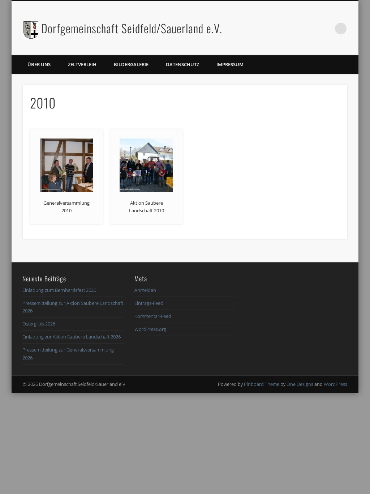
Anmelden (145, 290)
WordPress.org (150, 329)
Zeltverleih (82, 64)
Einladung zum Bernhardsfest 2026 (59, 290)
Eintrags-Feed (148, 303)
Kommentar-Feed (152, 316)
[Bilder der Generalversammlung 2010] (66, 165)
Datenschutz (182, 64)
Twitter (326, 28)
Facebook (311, 28)
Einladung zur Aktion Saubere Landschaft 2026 (71, 336)
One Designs (300, 384)
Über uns (39, 64)
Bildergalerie (131, 64)
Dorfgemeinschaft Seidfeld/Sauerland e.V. (131, 28)
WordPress (335, 384)
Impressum (230, 64)
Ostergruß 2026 (38, 323)
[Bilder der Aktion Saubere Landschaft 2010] (146, 165)
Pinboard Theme (261, 384)
